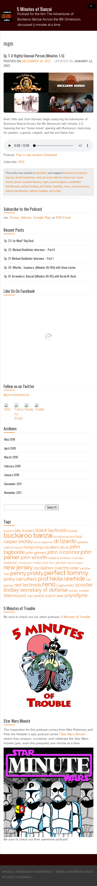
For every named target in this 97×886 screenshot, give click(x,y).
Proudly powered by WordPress (27, 871)
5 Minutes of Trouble (75, 617)
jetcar (17, 182)
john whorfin (34, 557)
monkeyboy (25, 563)
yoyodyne (76, 595)
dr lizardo (65, 541)
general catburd (52, 177)
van (30, 596)
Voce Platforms (19, 877)
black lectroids (51, 530)
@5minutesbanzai (16, 395)
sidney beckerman (17, 191)
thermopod (15, 595)
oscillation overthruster (56, 568)
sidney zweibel (39, 191)
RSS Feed (63, 217)
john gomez (36, 552)
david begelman (25, 177)
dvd (39, 177)
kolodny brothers (59, 558)
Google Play (41, 217)
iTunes (14, 217)
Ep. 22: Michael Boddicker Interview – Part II (29, 249)
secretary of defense (44, 590)
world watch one (48, 595)
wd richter (55, 191)
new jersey (18, 567)
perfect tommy (29, 186)
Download (50, 155)
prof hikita (46, 186)
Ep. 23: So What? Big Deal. (19, 240)
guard (19, 547)
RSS (21, 162)
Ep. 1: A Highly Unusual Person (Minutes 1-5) (34, 55)
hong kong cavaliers (41, 547)
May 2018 (9, 439)
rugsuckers (65, 585)
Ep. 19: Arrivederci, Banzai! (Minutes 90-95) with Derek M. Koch (40, 276)
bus (79, 536)
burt (72, 536)
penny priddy (26, 573)
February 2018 (12, 466)
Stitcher (26, 217)
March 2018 (11, 457)
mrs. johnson (57, 562)
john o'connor (63, 552)
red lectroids (27, 585)
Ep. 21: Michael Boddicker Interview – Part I (28, 258)
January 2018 (11, 475)
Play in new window (29, 155)
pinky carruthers (20, 579)
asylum (9, 531)
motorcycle (40, 562)
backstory (68, 173)
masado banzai (31, 182)
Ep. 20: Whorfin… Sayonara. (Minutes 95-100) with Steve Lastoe (40, 267)
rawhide (58, 186)
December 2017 (13, 484)
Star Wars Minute (72, 734)
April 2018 (10, 448)
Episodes (41, 173)
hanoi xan (69, 177)
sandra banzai (80, 186)
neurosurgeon (58, 182)
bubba (72, 531)
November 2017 (13, 492)
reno (67, 186)
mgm (46, 182)
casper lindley (18, 541)
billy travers (25, 530)
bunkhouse (61, 536)
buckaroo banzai (28, 535)
